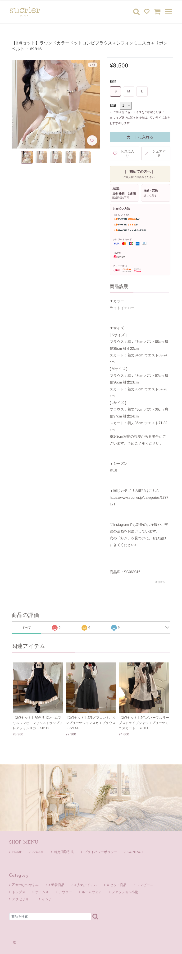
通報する (160, 582)
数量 (113, 105)
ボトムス (42, 892)
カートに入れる (140, 137)
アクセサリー (22, 899)
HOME (17, 852)
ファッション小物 (125, 892)
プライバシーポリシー (100, 852)
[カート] (157, 11)
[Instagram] (14, 942)
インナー (48, 899)
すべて (26, 627)
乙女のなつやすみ (25, 885)
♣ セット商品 (117, 885)
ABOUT (38, 852)
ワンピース (144, 885)
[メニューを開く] (167, 11)
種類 (113, 81)
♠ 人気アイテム (85, 885)
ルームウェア (92, 892)
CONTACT (135, 852)
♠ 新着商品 (56, 885)
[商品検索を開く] (136, 11)
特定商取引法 (64, 852)
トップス (18, 892)
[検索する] (95, 916)
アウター (65, 892)
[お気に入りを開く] (146, 11)
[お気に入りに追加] (92, 140)
